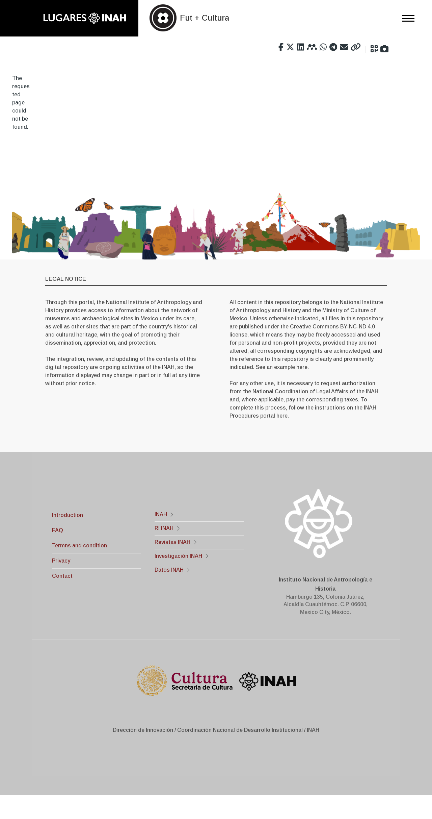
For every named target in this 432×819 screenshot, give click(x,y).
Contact (62, 576)
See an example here (281, 367)
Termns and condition (79, 545)
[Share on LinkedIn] (300, 47)
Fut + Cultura (204, 17)
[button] (374, 49)
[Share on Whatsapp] (323, 47)
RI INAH (164, 528)
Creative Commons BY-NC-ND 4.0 (332, 326)
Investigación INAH (178, 556)
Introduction (67, 515)
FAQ (57, 530)
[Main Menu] (406, 18)
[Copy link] (355, 47)
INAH (161, 514)
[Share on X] (290, 47)
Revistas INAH (172, 542)
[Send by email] (344, 47)
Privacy (61, 561)
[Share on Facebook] (281, 47)
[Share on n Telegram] (333, 47)
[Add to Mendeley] (311, 47)
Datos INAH (169, 570)
